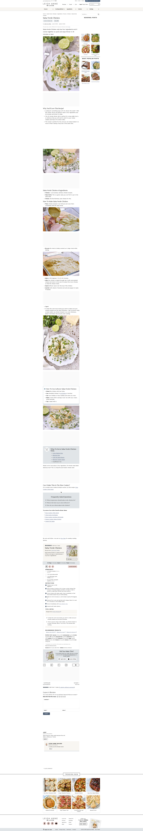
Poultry (64, 13)
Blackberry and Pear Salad (95, 55)
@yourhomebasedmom (70, 654)
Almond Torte (93, 810)
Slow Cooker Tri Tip (85, 83)
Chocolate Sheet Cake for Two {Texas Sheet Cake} (86, 71)
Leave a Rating (73, 659)
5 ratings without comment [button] (66, 687)
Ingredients (59, 13)
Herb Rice (95, 70)
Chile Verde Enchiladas (51, 515)
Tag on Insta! (63, 659)
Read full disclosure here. (50, 645)
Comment (46, 699)
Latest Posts (49, 13)
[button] (45, 545)
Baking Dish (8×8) (50, 632)
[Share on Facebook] (49, 566)
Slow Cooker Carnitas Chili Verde (54, 517)
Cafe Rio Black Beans (58, 457)
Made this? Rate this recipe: (49, 696)
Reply (45, 739)
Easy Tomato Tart (64, 810)
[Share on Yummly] (66, 665)
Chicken (69, 13)
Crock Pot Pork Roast (95, 81)
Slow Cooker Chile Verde (52, 513)
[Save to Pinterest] (53, 566)
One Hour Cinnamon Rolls (50, 793)
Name (45, 710)
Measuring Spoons (71, 632)
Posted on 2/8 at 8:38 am (47, 733)
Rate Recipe (73, 566)
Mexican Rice (56, 455)
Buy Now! (83, 824)
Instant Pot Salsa (50, 521)
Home (44, 13)
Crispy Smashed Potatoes (64, 793)
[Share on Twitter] (52, 665)
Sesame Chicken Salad (95, 43)
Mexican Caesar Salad (59, 459)
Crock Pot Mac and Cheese (78, 811)
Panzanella (86, 43)
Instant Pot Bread (50, 810)
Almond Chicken (79, 793)
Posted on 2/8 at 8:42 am (53, 744)
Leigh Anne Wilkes (55, 550)
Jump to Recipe (47, 20)
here (69, 26)
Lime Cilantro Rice (58, 453)
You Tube (63, 538)
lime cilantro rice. (63, 603)
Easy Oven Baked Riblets (93, 793)
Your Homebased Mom (50, 4)
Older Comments (48, 768)
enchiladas (63, 393)
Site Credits (97, 829)
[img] (44, 823)
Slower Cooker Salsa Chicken (53, 519)
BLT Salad (85, 54)
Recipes (54, 13)
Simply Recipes (56, 611)
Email (64, 710)
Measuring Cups (60, 632)
